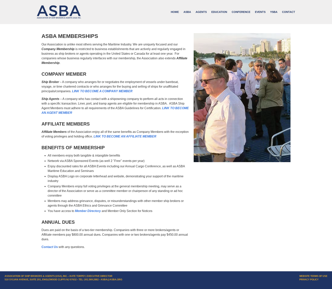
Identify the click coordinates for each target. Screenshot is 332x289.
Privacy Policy (309, 279)
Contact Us (50, 247)
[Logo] (59, 12)
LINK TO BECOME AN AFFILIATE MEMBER (125, 136)
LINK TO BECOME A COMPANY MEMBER (102, 91)
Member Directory (88, 211)
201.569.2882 (91, 279)
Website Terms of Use (313, 276)
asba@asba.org (111, 279)
